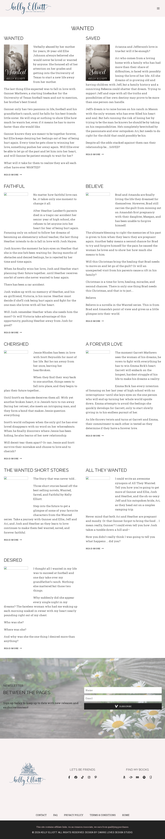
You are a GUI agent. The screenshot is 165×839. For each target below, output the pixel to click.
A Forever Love (104, 344)
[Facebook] (76, 777)
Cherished (16, 344)
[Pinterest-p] (96, 777)
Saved (93, 38)
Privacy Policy (73, 815)
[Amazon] (124, 777)
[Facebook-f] (69, 777)
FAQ (55, 815)
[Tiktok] (82, 777)
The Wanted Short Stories (36, 470)
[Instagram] (89, 777)
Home (125, 815)
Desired (13, 560)
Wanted (13, 38)
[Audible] (131, 777)
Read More (13, 174)
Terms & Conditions (103, 815)
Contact (41, 815)
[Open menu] (158, 8)
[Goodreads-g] (151, 777)
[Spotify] (144, 777)
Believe (94, 186)
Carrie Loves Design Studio (115, 832)
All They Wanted (106, 470)
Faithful (14, 186)
